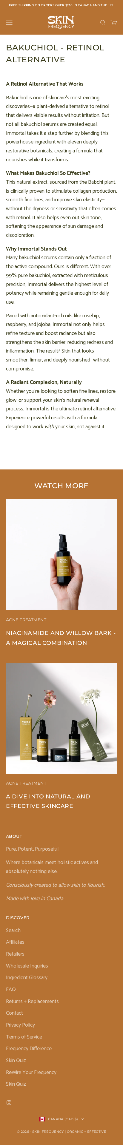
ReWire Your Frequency (31, 1072)
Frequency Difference (29, 1048)
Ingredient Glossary (26, 977)
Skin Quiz (16, 1060)
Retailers (15, 954)
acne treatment (26, 619)
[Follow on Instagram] (9, 1103)
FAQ (11, 989)
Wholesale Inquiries (27, 966)
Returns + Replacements (32, 1001)
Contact (14, 1013)
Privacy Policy (20, 1025)
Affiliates (15, 942)
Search (13, 930)
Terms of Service (24, 1037)
